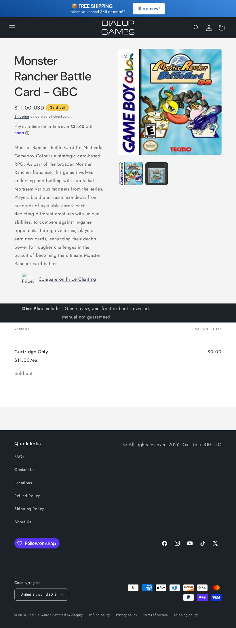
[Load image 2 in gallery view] (156, 173)
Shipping (21, 116)
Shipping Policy (29, 509)
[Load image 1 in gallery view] (130, 173)
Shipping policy (186, 614)
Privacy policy (126, 614)
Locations (23, 483)
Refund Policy (27, 496)
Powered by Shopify (67, 614)
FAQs (19, 456)
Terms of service (155, 614)
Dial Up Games (39, 614)
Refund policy (99, 614)
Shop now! (149, 8)
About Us (22, 522)
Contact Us (24, 469)
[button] (12, 27)
